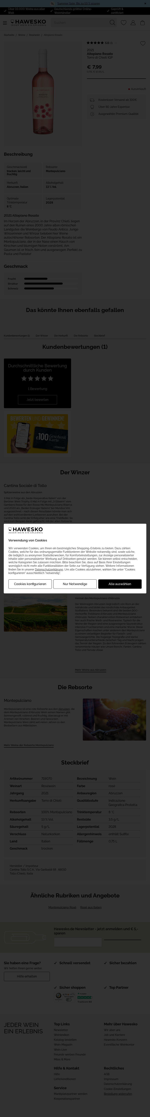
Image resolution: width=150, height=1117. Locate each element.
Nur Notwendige (75, 584)
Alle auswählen (120, 584)
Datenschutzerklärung (49, 569)
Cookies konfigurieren (30, 584)
